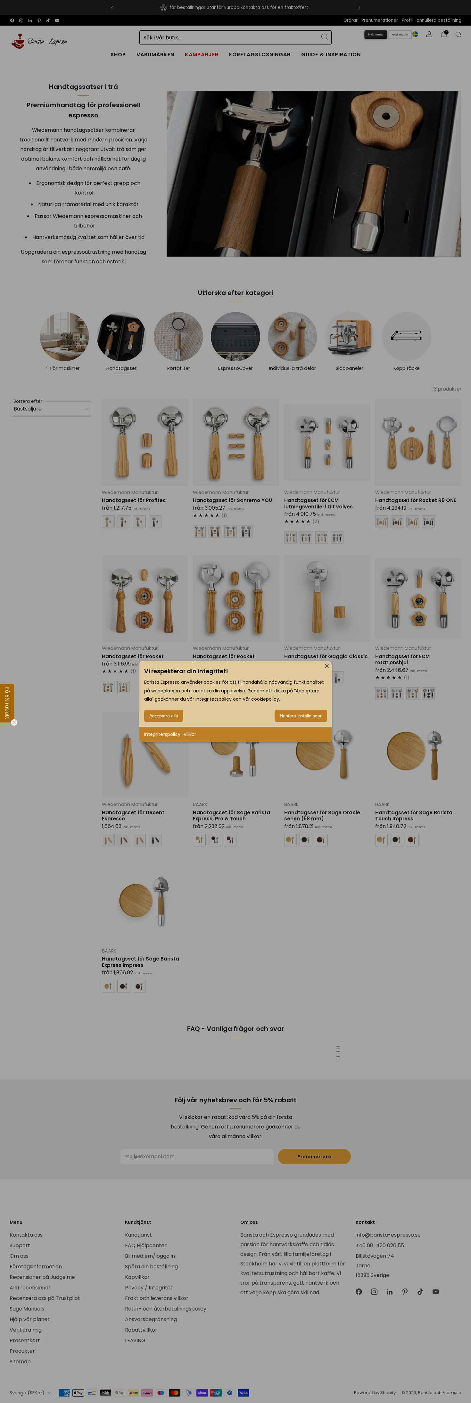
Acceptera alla (163, 715)
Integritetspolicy (162, 734)
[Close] (327, 666)
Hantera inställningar (301, 715)
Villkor (190, 734)
